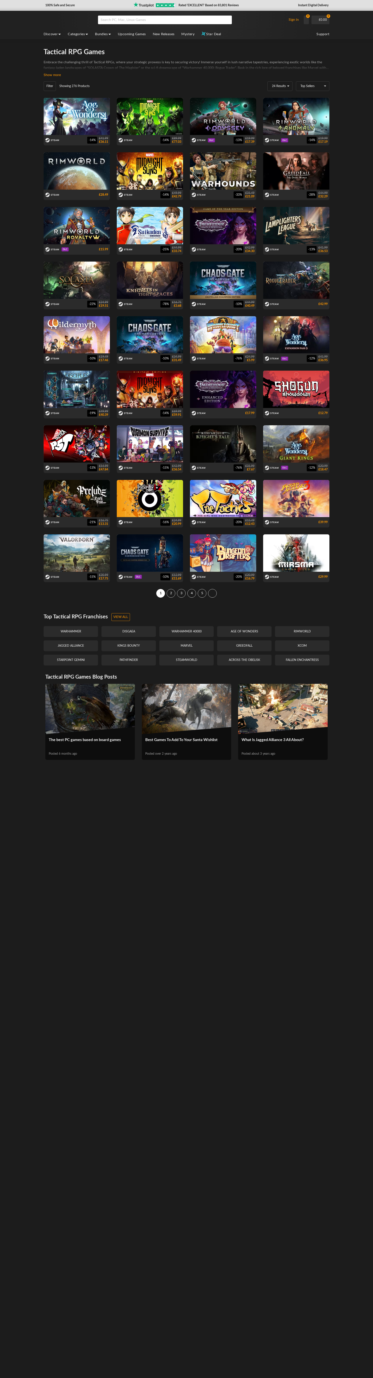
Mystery (187, 34)
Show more (52, 75)
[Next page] (212, 593)
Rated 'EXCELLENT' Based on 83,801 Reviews (209, 5)
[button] (60, 5)
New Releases (164, 34)
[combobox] (191, 20)
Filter (49, 86)
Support (322, 34)
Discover (51, 34)
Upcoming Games (132, 34)
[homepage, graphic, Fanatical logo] (67, 19)
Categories (76, 34)
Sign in (294, 19)
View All (120, 617)
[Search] (227, 20)
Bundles (101, 34)
